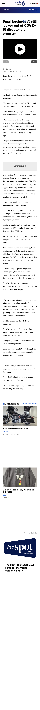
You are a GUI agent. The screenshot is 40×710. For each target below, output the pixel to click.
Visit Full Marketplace (30, 403)
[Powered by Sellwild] (34, 533)
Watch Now (33, 3)
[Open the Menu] (4, 3)
